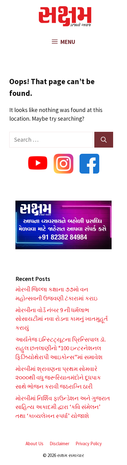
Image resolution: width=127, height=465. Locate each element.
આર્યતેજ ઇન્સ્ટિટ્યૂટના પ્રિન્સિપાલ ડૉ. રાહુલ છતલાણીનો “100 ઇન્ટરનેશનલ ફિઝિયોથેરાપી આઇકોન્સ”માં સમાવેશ (60, 348)
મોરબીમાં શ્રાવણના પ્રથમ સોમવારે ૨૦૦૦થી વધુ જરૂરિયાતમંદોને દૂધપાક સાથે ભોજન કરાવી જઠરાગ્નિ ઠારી (58, 377)
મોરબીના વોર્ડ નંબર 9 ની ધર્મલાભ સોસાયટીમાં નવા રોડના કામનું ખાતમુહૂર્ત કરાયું (61, 318)
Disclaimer (59, 443)
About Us (34, 443)
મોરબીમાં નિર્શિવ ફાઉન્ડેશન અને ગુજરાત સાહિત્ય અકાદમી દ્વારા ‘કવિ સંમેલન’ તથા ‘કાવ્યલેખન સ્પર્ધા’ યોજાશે (62, 407)
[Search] (103, 140)
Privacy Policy (89, 443)
